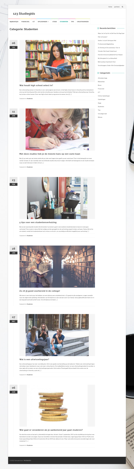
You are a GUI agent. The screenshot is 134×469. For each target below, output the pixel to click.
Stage (54, 22)
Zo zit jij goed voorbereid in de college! (39, 291)
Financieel (25, 22)
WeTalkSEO (27, 460)
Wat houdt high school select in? (36, 85)
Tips (72, 22)
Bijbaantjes (14, 22)
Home (110, 7)
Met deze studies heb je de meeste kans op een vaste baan (49, 154)
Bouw (99, 85)
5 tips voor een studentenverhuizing (38, 222)
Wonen (100, 117)
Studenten (64, 22)
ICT (34, 22)
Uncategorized (83, 22)
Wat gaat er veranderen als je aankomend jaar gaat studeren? (51, 430)
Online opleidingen (104, 96)
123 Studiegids (24, 13)
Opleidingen (42, 22)
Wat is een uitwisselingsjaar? (34, 359)
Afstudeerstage (102, 78)
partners (117, 7)
